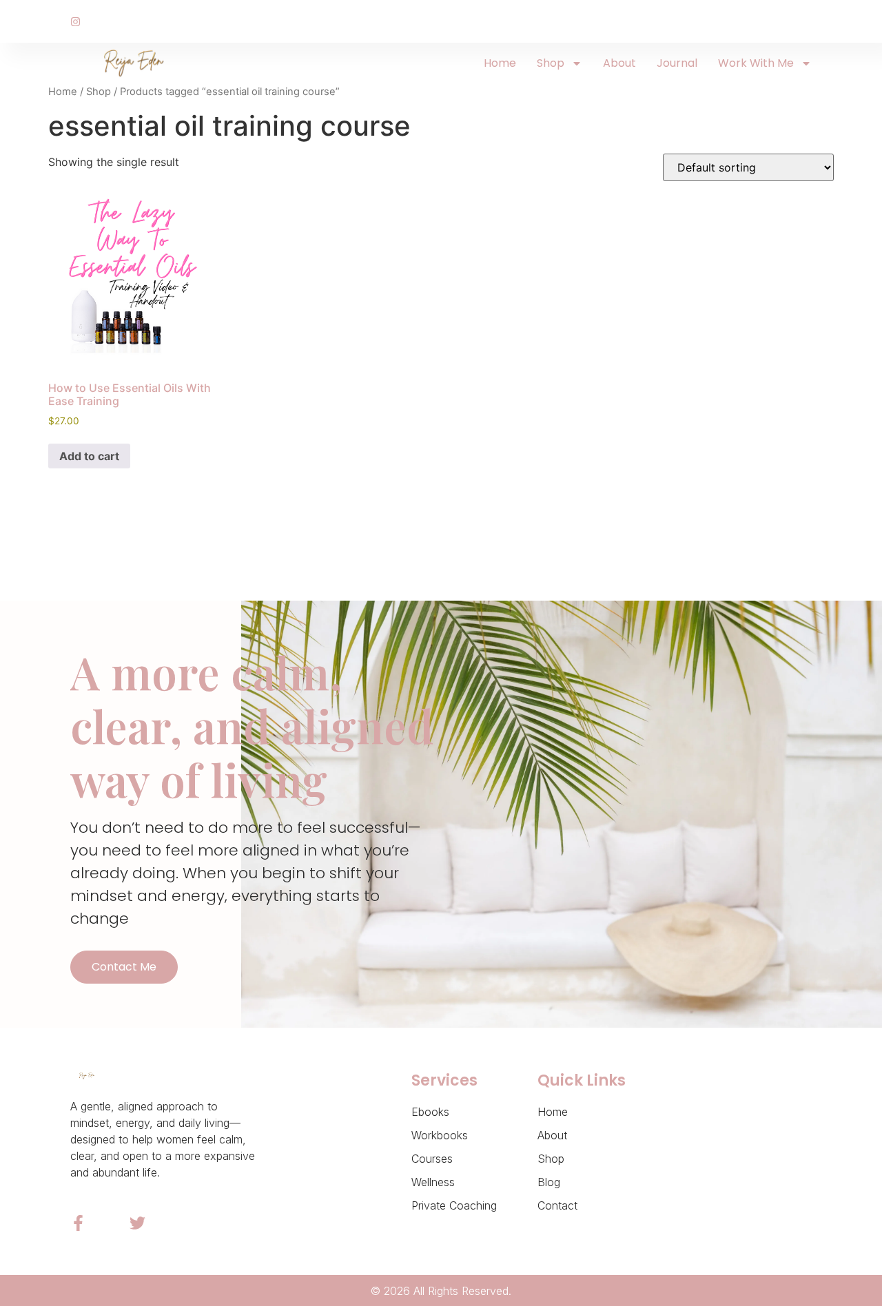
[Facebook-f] (78, 1223)
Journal (677, 63)
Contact (557, 1205)
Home (500, 63)
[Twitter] (137, 1223)
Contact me (124, 967)
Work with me (756, 63)
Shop (550, 63)
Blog (548, 1182)
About (619, 63)
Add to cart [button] (89, 456)
